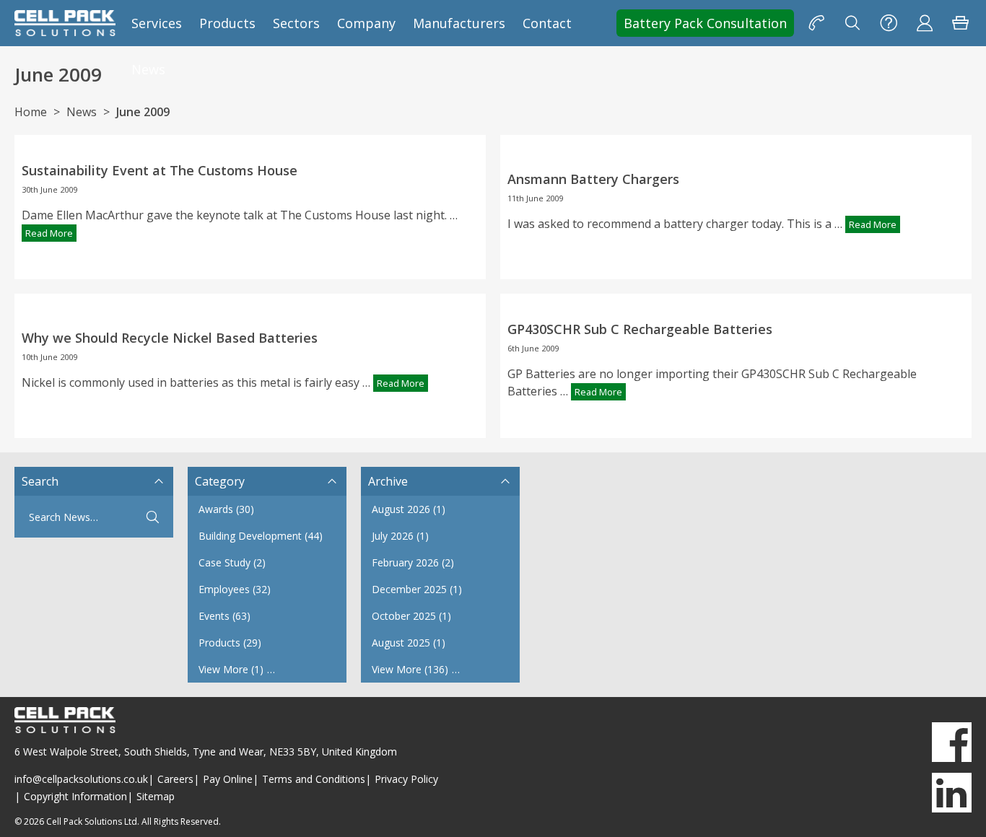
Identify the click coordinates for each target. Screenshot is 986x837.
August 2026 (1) (408, 509)
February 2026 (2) (413, 562)
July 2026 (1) (400, 536)
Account (925, 23)
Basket (961, 23)
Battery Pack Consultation (705, 23)
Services (156, 23)
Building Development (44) (260, 536)
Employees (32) (234, 589)
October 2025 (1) (411, 616)
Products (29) (229, 642)
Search (852, 23)
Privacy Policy (406, 779)
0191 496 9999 (816, 23)
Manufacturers (459, 23)
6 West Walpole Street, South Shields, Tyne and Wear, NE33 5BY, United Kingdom (205, 751)
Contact (547, 23)
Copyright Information (75, 796)
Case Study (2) (232, 562)
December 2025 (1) (417, 589)
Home (30, 112)
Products (227, 23)
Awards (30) (226, 509)
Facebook (952, 742)
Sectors (296, 23)
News (148, 69)
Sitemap (155, 796)
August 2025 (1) (408, 642)
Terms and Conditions (313, 779)
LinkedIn (952, 792)
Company (366, 23)
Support (889, 23)
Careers (175, 779)
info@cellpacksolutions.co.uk (81, 779)
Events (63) (224, 616)
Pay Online (228, 779)
